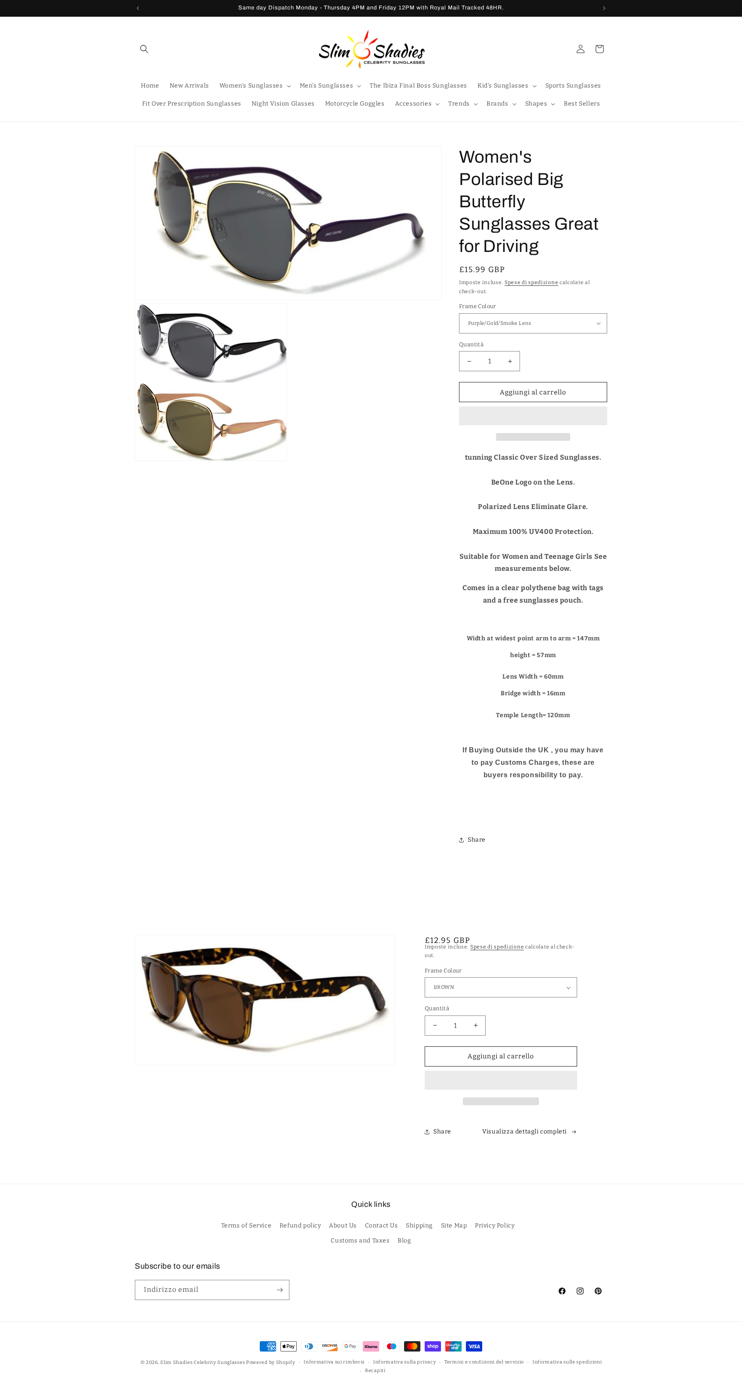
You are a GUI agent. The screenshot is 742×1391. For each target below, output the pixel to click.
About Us (343, 1225)
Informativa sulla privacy (404, 1362)
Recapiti (375, 1370)
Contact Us (381, 1225)
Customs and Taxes (360, 1240)
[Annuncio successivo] (604, 8)
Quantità (471, 344)
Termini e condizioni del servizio (484, 1362)
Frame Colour (477, 306)
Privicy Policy (494, 1225)
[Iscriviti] (279, 1290)
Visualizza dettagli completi (524, 1131)
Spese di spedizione (531, 282)
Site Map (454, 1225)
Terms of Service (246, 1225)
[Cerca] (144, 48)
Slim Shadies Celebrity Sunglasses (202, 1362)
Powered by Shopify (270, 1362)
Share (477, 839)
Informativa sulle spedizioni (567, 1362)
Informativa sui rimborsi (334, 1362)
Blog (404, 1240)
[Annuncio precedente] (137, 8)
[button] (533, 416)
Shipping (419, 1225)
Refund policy (300, 1225)
